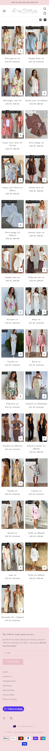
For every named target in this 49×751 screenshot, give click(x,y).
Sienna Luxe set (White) (36, 101)
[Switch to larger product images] (40, 20)
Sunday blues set (36, 58)
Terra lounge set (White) (12, 234)
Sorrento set (12, 320)
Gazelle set (12, 362)
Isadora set (36, 491)
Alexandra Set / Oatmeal (12, 617)
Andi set (12, 575)
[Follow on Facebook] (4, 718)
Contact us (7, 676)
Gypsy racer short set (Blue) (12, 189)
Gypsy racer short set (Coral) (12, 144)
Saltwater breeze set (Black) (36, 447)
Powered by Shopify (35, 732)
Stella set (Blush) (36, 533)
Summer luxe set (12, 277)
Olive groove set (12, 58)
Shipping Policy (9, 681)
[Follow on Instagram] (11, 718)
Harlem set (13, 533)
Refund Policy (8, 690)
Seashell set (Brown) (12, 446)
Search (5, 672)
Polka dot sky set (36, 277)
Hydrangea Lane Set (12, 101)
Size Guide (7, 685)
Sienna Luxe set (36, 188)
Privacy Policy (8, 694)
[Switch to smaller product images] (45, 20)
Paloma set (13, 491)
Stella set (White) (36, 575)
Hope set (36, 320)
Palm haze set (12, 404)
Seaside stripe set (36, 233)
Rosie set (36, 362)
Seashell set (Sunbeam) (36, 404)
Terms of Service (10, 699)
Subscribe (13, 662)
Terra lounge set (36, 143)
